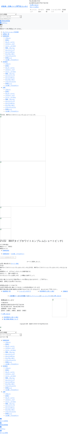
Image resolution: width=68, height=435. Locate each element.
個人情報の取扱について (11, 319)
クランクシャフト (10, 56)
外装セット (8, 58)
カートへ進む (15, 263)
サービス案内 (41, 10)
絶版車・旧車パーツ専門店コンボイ (14, 6)
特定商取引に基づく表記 (47, 291)
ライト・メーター (10, 46)
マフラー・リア (10, 44)
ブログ (27, 296)
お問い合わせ (34, 5)
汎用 (4, 87)
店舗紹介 (65, 291)
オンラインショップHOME (11, 32)
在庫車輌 (48, 10)
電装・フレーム (10, 48)
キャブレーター (10, 54)
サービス (17, 296)
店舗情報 (64, 10)
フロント (8, 38)
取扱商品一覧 (7, 291)
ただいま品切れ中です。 (8, 257)
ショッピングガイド (56, 10)
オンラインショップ (35, 296)
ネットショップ (33, 10)
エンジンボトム (10, 52)
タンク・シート (10, 42)
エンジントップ (10, 50)
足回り (7, 40)
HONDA (5, 62)
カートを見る (34, 7)
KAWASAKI (6, 36)
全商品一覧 (6, 34)
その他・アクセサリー (12, 60)
